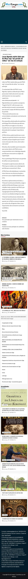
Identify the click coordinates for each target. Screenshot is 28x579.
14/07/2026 (11, 412)
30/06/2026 (11, 469)
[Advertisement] (14, 24)
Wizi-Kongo (5, 63)
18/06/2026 (11, 261)
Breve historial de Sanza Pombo (10, 332)
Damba (14, 251)
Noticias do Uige (11, 459)
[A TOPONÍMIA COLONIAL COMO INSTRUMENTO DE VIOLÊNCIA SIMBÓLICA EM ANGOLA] (14, 246)
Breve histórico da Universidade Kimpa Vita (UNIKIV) (13, 345)
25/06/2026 (11, 520)
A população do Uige (7, 323)
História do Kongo (21, 251)
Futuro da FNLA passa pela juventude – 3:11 (10, 100)
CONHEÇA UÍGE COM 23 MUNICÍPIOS (12, 349)
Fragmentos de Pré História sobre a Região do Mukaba (13, 356)
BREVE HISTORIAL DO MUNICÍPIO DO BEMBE (12, 340)
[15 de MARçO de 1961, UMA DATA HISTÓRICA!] (14, 300)
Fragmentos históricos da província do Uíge (13, 360)
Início (3, 372)
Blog (3, 329)
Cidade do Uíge (10, 278)
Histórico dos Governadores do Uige (11, 366)
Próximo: (13, 226)
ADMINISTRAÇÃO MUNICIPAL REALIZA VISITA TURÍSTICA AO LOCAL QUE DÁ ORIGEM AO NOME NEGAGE (13, 465)
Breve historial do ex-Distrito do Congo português (12, 336)
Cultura (10, 251)
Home (3, 369)
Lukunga (4, 375)
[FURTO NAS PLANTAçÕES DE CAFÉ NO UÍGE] (14, 482)
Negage (4, 459)
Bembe (4, 278)
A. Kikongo (5, 251)
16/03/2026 (11, 312)
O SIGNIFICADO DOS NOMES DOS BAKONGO (12, 519)
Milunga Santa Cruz (7, 378)
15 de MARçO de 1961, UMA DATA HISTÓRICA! (13, 310)
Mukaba (12, 489)
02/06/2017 (12, 63)
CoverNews (19, 574)
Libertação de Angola (7, 54)
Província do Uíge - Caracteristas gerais (12, 381)
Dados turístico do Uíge (8, 352)
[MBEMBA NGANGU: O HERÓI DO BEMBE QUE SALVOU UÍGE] (14, 273)
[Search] (26, 42)
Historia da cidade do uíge (8, 363)
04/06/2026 (11, 287)
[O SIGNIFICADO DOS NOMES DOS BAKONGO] (14, 508)
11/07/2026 (11, 439)
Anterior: (12, 219)
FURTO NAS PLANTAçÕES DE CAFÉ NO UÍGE (12, 493)
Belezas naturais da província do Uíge (11, 326)
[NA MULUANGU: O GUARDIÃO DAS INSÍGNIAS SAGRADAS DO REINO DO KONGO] (14, 425)
